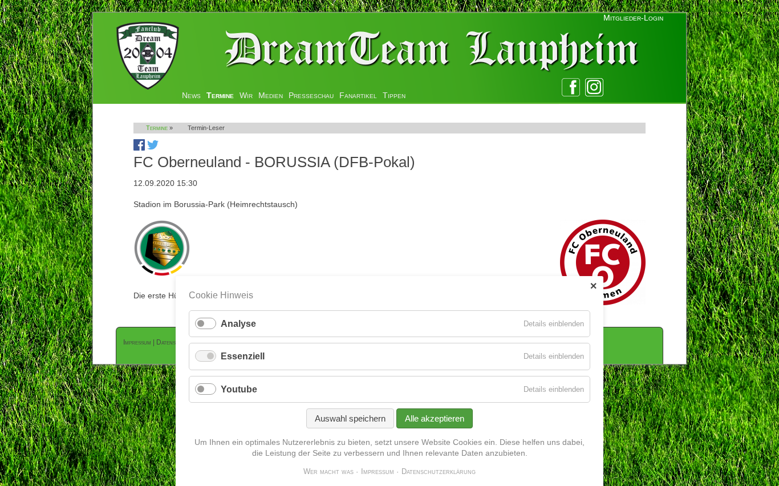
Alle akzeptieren (434, 418)
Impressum (137, 342)
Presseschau (311, 95)
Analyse (238, 324)
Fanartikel (358, 95)
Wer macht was (328, 471)
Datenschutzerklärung (438, 471)
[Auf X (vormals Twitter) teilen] (153, 147)
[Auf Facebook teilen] (139, 147)
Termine (220, 95)
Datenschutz (174, 342)
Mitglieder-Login (633, 17)
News (191, 95)
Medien (270, 95)
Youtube (239, 389)
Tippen (394, 95)
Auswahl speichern (350, 418)
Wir (246, 95)
